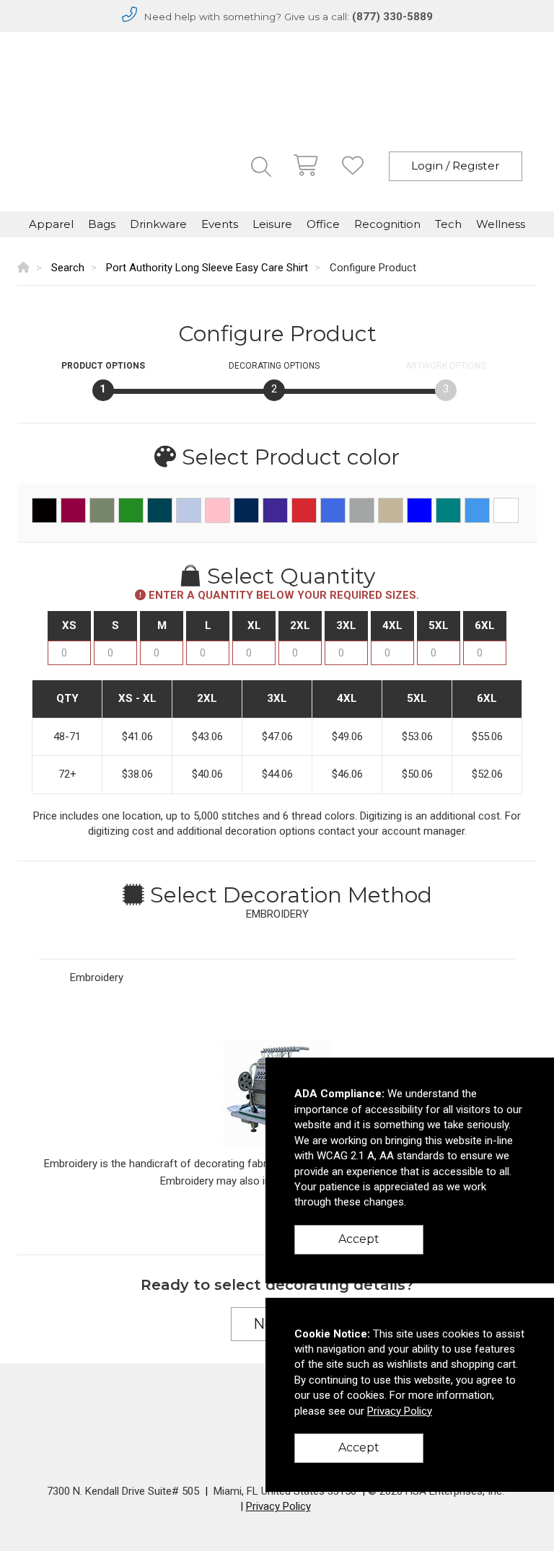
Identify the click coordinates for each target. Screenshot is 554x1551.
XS (69, 625)
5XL (438, 625)
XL (254, 625)
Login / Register (455, 165)
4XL (392, 625)
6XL (485, 625)
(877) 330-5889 (392, 16)
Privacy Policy (278, 1506)
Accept (358, 1239)
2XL (300, 625)
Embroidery (96, 977)
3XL (346, 625)
